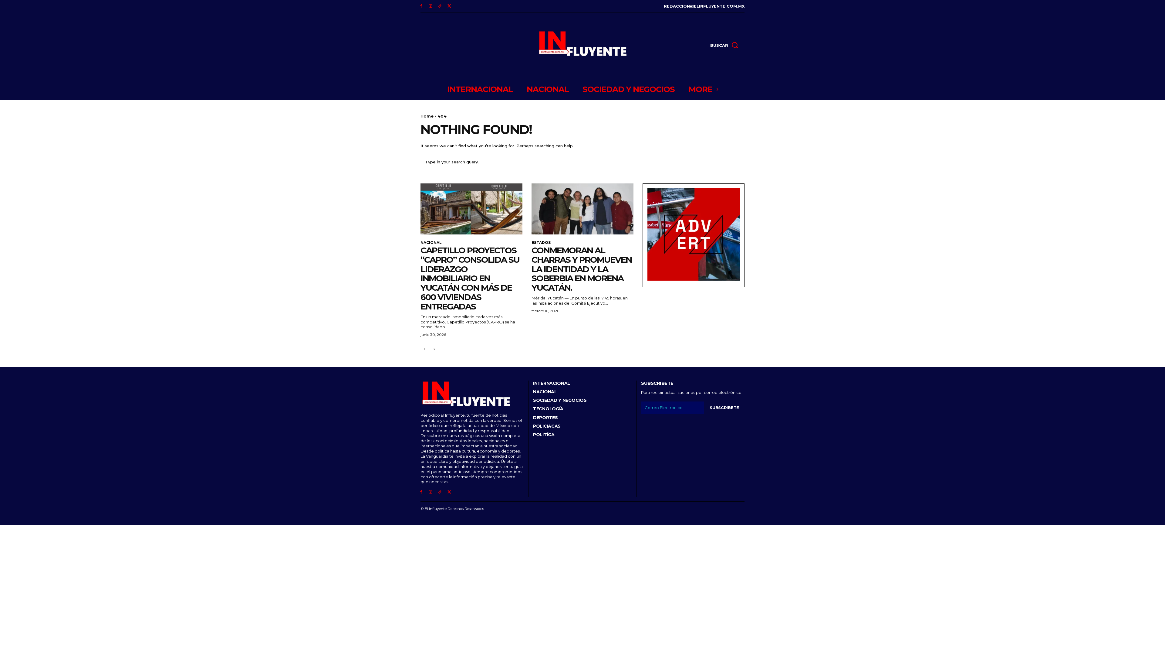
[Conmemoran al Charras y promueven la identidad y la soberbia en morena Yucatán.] (582, 208)
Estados (541, 243)
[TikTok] (440, 6)
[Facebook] (421, 6)
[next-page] (434, 349)
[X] (449, 6)
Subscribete (724, 407)
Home (427, 116)
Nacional (431, 243)
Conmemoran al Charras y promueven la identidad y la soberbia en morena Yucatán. (582, 269)
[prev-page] (424, 349)
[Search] (736, 162)
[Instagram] (430, 6)
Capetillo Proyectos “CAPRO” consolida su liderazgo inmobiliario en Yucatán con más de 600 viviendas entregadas (469, 278)
